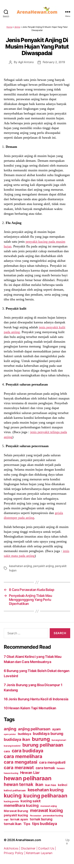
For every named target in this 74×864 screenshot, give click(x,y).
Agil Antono (26, 62)
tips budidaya (44, 823)
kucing (12, 795)
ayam (56, 729)
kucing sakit (30, 801)
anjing (10, 728)
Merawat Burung (16, 811)
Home (9, 27)
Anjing (17, 27)
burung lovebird (12, 745)
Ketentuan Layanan (39, 853)
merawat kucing (46, 810)
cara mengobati (52, 762)
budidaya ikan (17, 739)
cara (7, 751)
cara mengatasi (20, 762)
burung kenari (59, 740)
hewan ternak (18, 784)
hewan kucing (11, 773)
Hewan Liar (30, 772)
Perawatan (35, 815)
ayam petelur (10, 734)
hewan (61, 768)
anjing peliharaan (34, 729)
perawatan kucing (53, 815)
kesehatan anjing (20, 566)
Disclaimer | (29, 848)
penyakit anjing (43, 566)
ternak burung (41, 819)
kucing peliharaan (45, 795)
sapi (6, 819)
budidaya (24, 734)
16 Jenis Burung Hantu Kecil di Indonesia (36, 699)
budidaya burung (48, 733)
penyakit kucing (16, 815)
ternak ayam (19, 819)
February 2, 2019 (54, 62)
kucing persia (11, 801)
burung (41, 739)
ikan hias (50, 785)
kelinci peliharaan (15, 790)
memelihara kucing (21, 805)
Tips (26, 824)
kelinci (62, 785)
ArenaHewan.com (28, 840)
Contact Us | (47, 848)
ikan (39, 784)
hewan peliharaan (27, 778)
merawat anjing (48, 806)
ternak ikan (12, 824)
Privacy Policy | (15, 853)
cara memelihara (23, 756)
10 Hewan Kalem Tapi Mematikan (30, 708)
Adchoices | (12, 848)
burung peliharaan (42, 745)
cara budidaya (27, 750)
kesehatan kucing (46, 789)
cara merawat (19, 767)
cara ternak (45, 768)
